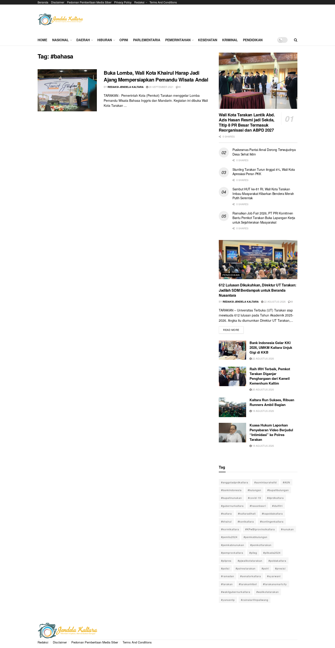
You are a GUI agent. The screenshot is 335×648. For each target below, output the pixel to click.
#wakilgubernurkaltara (235, 592)
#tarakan (227, 584)
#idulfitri (277, 506)
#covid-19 (254, 498)
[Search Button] (295, 40)
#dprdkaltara (275, 498)
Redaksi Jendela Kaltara (126, 87)
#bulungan (254, 490)
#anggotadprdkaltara (234, 482)
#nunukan (287, 529)
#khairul (226, 521)
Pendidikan (253, 40)
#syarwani (274, 576)
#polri (265, 568)
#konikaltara (246, 521)
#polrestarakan (245, 568)
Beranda (43, 2)
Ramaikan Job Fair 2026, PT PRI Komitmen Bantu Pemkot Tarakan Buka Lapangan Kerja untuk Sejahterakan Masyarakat (263, 217)
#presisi (280, 568)
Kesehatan (207, 40)
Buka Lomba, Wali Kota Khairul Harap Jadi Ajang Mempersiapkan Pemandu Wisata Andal (156, 76)
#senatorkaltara (250, 576)
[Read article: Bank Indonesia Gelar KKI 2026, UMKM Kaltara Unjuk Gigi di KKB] (232, 350)
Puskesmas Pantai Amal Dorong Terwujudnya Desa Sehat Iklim (264, 151)
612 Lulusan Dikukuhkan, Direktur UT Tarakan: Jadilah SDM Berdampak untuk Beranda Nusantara (257, 290)
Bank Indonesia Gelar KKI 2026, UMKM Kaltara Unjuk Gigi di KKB (271, 347)
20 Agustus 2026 (263, 389)
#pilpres (226, 560)
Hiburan (104, 40)
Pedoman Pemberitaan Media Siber (89, 2)
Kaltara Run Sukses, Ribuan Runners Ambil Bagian (272, 402)
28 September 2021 (160, 87)
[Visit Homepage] (60, 19)
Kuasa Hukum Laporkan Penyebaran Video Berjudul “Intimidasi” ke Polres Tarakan (271, 432)
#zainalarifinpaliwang (254, 600)
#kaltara (226, 513)
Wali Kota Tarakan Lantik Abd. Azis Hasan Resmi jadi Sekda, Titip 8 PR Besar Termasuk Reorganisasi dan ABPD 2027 (247, 122)
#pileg (253, 552)
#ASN (286, 482)
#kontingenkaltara (271, 521)
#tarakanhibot (248, 584)
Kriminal (230, 40)
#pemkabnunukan (232, 545)
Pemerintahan (178, 40)
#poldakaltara (277, 560)
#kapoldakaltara (272, 513)
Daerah (83, 40)
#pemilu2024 (229, 537)
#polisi (225, 568)
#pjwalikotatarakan (250, 560)
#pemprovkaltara (232, 552)
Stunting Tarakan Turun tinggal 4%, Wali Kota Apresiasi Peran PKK (263, 171)
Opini (123, 40)
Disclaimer (57, 2)
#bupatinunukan (231, 498)
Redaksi (139, 2)
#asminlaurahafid (265, 482)
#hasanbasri (258, 506)
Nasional (60, 40)
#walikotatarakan (267, 592)
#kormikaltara (230, 529)
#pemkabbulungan (255, 537)
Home (42, 40)
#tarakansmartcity (275, 584)
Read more (233, 329)
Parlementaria (146, 40)
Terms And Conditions (163, 2)
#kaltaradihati (247, 513)
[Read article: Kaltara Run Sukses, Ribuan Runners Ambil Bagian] (232, 407)
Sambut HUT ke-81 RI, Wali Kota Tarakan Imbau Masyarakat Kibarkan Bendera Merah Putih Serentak (263, 193)
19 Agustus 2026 (263, 411)
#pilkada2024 (272, 552)
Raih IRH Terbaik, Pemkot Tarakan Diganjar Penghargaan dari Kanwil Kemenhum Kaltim (270, 376)
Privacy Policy (122, 2)
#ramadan (227, 576)
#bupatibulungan (278, 490)
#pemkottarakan (260, 545)
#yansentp (228, 600)
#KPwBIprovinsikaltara (260, 529)
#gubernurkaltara (232, 506)
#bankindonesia (231, 490)
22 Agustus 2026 (274, 301)
